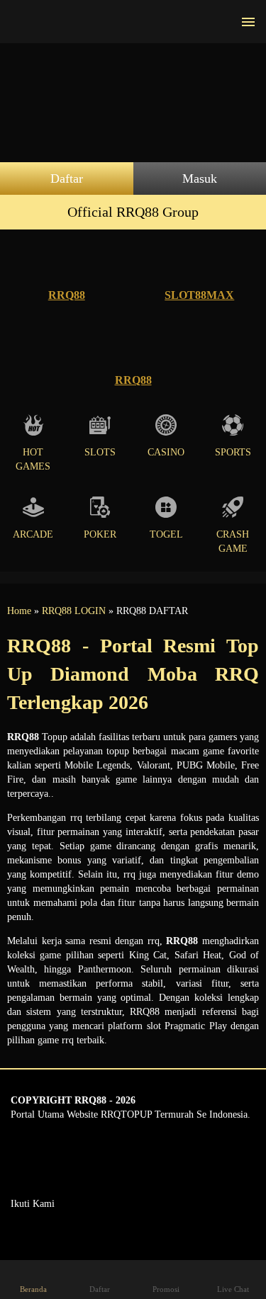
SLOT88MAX (199, 295)
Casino (166, 452)
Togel (166, 534)
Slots (100, 452)
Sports (233, 452)
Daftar (66, 178)
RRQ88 (66, 295)
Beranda (33, 1289)
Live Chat (233, 1289)
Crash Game (232, 541)
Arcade (33, 534)
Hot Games (33, 459)
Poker (100, 534)
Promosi (166, 1289)
